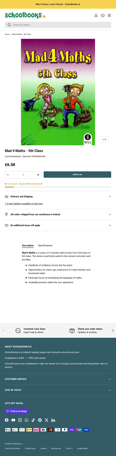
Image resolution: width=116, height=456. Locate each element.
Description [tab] (28, 245)
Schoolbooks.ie (16, 444)
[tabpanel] (58, 267)
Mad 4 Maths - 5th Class (21, 34)
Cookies (43, 448)
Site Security (56, 448)
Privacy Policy (30, 448)
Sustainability (82, 448)
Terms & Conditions (12, 448)
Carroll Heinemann (13, 156)
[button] (102, 15)
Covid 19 (69, 448)
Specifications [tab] (45, 245)
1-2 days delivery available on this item (24, 203)
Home (7, 34)
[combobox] (58, 25)
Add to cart (77, 174)
